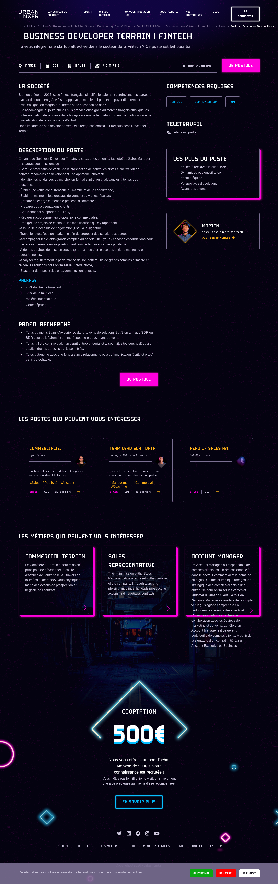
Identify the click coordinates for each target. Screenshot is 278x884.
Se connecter (245, 14)
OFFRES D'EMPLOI (104, 13)
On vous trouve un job (137, 13)
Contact (196, 846)
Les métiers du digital (118, 846)
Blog (216, 12)
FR (220, 846)
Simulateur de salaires (57, 13)
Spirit (88, 12)
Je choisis (249, 873)
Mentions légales (156, 846)
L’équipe (63, 846)
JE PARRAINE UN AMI (197, 66)
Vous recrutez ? (169, 13)
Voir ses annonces (216, 238)
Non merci (226, 873)
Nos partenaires (194, 13)
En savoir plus (139, 802)
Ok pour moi (201, 873)
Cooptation (84, 846)
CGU (180, 846)
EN (212, 846)
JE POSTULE (241, 66)
